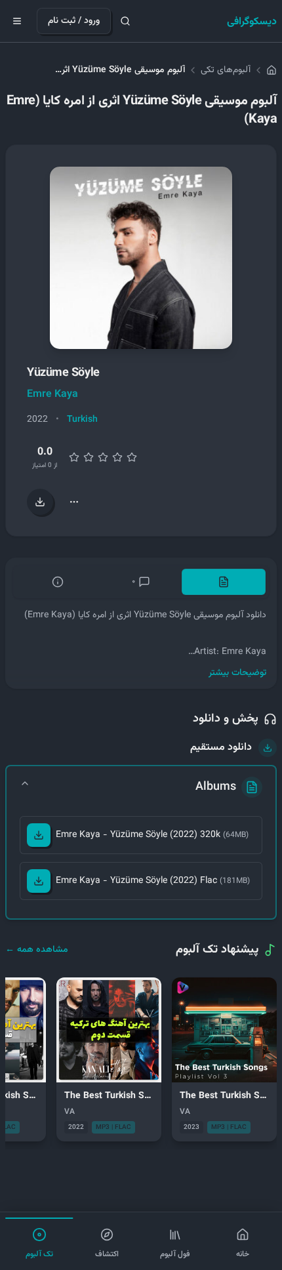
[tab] (224, 582)
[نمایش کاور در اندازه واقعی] (141, 258)
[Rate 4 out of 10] (88, 457)
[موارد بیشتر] (74, 502)
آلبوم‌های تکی (226, 70)
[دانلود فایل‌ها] (40, 502)
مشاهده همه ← (36, 949)
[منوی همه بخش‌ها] (17, 21)
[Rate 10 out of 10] (131, 457)
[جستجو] (125, 21)
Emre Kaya (52, 394)
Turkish (82, 419)
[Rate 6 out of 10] (103, 457)
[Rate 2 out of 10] (74, 457)
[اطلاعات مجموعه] (57, 581)
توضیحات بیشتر (237, 673)
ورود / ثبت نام (74, 21)
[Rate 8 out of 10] (117, 457)
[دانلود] (38, 835)
